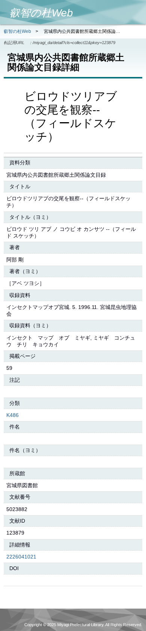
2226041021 (21, 557)
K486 (12, 415)
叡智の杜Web (17, 31)
